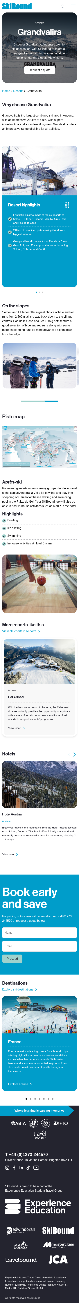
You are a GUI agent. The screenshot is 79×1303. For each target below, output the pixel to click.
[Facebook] (14, 1167)
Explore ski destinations (17, 989)
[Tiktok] (28, 1167)
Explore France (18, 1084)
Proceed (12, 958)
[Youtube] (36, 1167)
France (14, 1041)
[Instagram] (7, 1167)
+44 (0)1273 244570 (28, 1154)
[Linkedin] (21, 1167)
